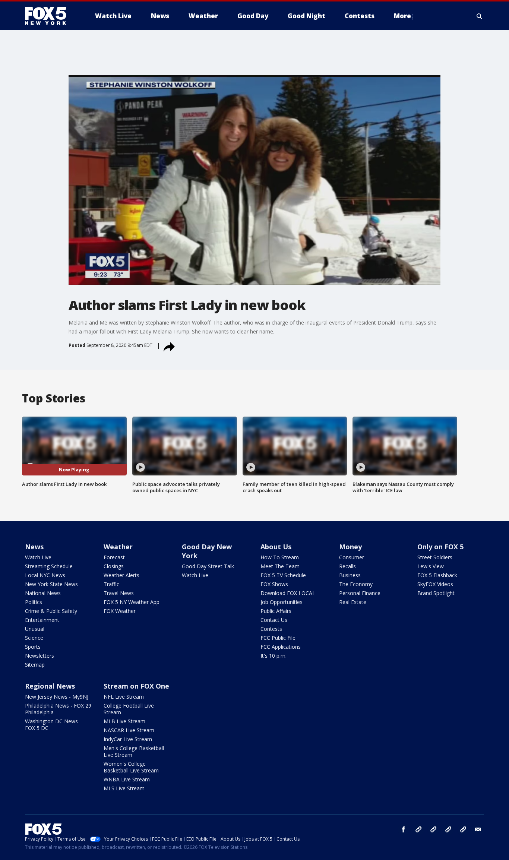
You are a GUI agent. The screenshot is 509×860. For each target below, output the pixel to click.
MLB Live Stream (124, 721)
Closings (114, 566)
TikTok (433, 829)
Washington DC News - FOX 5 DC (53, 724)
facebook (404, 829)
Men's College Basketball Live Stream (134, 751)
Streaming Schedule (49, 566)
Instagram (418, 829)
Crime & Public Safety (51, 610)
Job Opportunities (281, 602)
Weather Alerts (121, 575)
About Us (275, 546)
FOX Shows (274, 584)
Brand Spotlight (436, 593)
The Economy (356, 584)
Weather (118, 546)
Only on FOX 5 (440, 546)
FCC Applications (280, 646)
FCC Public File (277, 637)
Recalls (347, 566)
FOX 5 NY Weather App (131, 602)
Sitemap (35, 664)
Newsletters (39, 655)
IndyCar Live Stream (128, 739)
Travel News (119, 593)
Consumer (351, 557)
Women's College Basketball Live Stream (131, 767)
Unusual (34, 628)
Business (350, 575)
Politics (33, 602)
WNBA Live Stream (127, 779)
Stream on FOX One (136, 686)
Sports (33, 646)
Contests (271, 628)
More (402, 16)
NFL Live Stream (124, 696)
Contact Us (273, 619)
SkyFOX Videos (435, 584)
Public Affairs (275, 610)
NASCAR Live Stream (129, 730)
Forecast (114, 557)
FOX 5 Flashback (437, 575)
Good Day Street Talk (208, 566)
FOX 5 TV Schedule (283, 575)
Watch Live (38, 557)
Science (34, 637)
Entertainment (42, 619)
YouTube (448, 829)
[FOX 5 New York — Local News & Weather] (49, 16)
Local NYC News (45, 575)
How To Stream (279, 557)
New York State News (51, 584)
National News (43, 593)
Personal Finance (359, 593)
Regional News (50, 686)
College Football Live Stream (129, 709)
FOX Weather (120, 610)
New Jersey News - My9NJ (56, 696)
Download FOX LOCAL (287, 593)
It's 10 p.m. (273, 655)
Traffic (111, 584)
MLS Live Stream (124, 788)
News (34, 546)
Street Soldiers (434, 557)
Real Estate (352, 602)
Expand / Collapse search (479, 16)
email (478, 829)
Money (350, 546)
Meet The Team (280, 566)
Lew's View (430, 566)
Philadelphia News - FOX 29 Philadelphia (58, 709)
